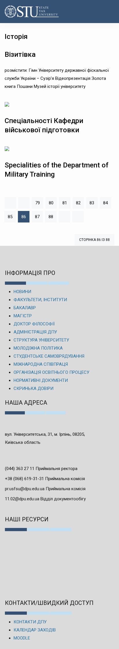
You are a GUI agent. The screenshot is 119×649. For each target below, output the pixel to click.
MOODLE (22, 638)
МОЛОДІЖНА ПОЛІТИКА (38, 348)
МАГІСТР (23, 315)
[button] (108, 11)
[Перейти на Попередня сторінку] (24, 203)
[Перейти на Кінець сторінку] (78, 216)
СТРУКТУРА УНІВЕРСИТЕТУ (41, 340)
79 (37, 202)
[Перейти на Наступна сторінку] (64, 216)
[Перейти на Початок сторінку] (10, 203)
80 (51, 202)
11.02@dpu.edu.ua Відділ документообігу (45, 498)
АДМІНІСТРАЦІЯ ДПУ (35, 332)
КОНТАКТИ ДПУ (30, 622)
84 (105, 202)
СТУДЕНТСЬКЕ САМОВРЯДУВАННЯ (49, 356)
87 (37, 216)
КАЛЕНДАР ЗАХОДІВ (35, 630)
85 (10, 216)
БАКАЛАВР (25, 307)
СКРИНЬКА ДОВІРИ (33, 388)
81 (64, 202)
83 (92, 202)
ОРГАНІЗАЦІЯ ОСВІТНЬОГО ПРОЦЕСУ (51, 372)
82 (78, 202)
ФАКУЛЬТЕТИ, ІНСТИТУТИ (40, 299)
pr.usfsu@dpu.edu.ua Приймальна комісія (45, 488)
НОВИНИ (22, 291)
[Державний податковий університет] (23, 11)
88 (51, 216)
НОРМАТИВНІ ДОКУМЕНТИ (41, 380)
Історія (16, 37)
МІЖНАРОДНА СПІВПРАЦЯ (41, 364)
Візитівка (20, 54)
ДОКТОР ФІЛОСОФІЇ (34, 324)
